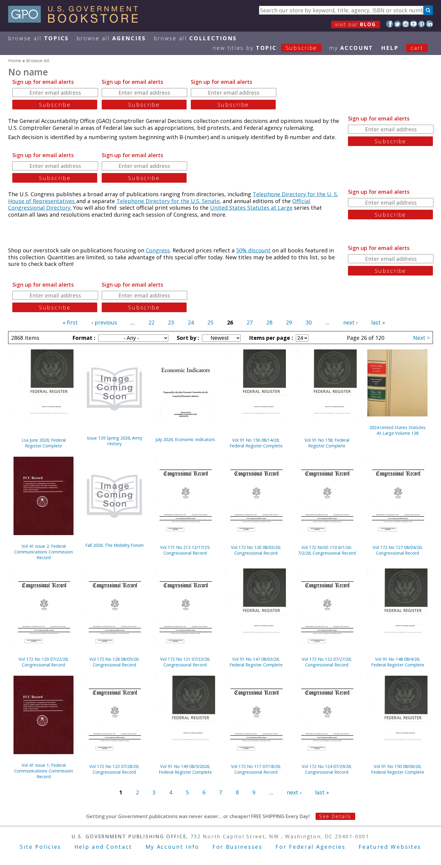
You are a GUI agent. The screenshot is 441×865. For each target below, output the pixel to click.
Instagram (405, 23)
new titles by (264, 47)
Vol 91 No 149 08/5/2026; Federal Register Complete (185, 769)
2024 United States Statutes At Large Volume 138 (397, 430)
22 (151, 322)
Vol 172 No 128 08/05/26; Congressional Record (114, 662)
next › (350, 322)
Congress (158, 250)
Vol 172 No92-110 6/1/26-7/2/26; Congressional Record (327, 550)
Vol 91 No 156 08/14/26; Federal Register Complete (256, 443)
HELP (390, 47)
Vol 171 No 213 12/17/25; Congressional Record (185, 550)
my (351, 47)
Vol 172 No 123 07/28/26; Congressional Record (114, 769)
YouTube (413, 23)
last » (378, 322)
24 (191, 322)
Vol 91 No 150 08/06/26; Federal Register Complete (397, 769)
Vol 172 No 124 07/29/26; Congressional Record (327, 769)
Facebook (389, 23)
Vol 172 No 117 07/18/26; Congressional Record (256, 769)
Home (14, 60)
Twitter (397, 23)
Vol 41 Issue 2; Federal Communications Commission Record (43, 551)
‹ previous (104, 322)
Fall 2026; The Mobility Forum (114, 545)
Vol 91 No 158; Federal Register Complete (326, 443)
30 (309, 322)
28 (269, 322)
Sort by (187, 337)
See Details (335, 816)
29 (289, 322)
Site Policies (40, 846)
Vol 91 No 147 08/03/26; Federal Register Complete (256, 662)
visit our (355, 24)
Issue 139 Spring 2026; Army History (114, 440)
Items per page (270, 337)
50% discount (253, 250)
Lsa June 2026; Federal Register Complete (44, 443)
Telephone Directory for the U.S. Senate (168, 201)
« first (70, 322)
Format (83, 337)
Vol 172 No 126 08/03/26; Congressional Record (256, 550)
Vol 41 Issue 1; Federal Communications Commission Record (43, 770)
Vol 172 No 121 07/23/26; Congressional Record (185, 662)
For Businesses (237, 846)
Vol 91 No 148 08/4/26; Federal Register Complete (397, 662)
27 (250, 322)
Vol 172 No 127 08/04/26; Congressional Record (397, 550)
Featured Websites (389, 846)
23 (171, 322)
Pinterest (421, 23)
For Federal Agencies (310, 846)
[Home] (75, 20)
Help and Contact (103, 846)
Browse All (38, 38)
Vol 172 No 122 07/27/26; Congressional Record (327, 662)
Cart (417, 47)
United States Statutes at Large (251, 207)
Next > (421, 337)
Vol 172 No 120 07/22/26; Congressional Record (43, 662)
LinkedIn (429, 23)
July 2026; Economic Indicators (185, 439)
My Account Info (173, 846)
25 (210, 322)
